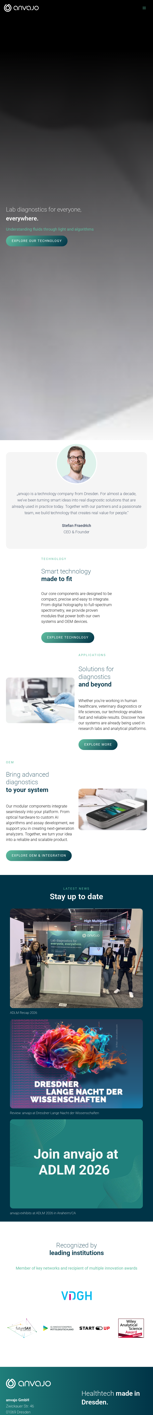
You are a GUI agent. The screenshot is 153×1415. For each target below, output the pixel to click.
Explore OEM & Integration (39, 855)
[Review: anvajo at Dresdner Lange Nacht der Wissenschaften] (76, 1063)
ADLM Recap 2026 (23, 1013)
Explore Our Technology (37, 241)
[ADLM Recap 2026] (76, 958)
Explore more (98, 744)
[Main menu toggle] (144, 8)
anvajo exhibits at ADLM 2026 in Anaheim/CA (43, 1213)
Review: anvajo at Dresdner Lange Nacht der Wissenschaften (54, 1113)
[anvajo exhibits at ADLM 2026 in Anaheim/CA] (76, 1163)
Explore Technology (68, 637)
